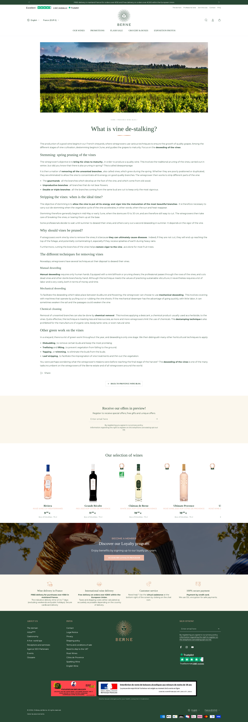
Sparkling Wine (73, 662)
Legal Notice (72, 632)
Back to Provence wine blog (126, 384)
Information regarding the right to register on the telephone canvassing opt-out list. (124, 428)
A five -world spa (34, 641)
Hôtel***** (31, 632)
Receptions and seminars (38, 645)
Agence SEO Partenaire (38, 649)
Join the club (202, 8)
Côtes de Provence (75, 657)
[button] (206, 20)
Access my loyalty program (124, 558)
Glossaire (31, 657)
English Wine (72, 666)
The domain (177, 8)
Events (30, 653)
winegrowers (48, 237)
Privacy (69, 636)
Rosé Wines (71, 653)
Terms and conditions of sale (79, 645)
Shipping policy (73, 641)
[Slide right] (218, 2)
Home (113, 120)
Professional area (189, 8)
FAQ (219, 8)
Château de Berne (40, 710)
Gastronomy (32, 636)
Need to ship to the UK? (77, 649)
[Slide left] (29, 2)
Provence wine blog (126, 120)
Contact (212, 8)
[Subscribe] (157, 419)
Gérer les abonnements (35, 714)
